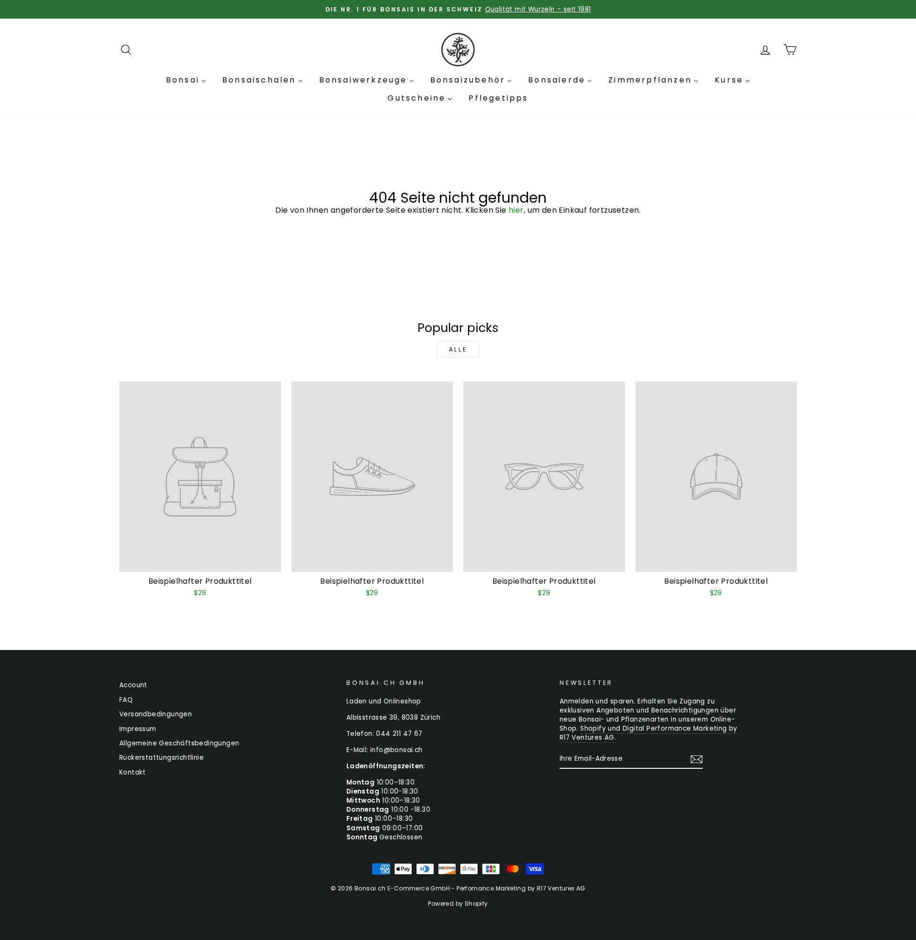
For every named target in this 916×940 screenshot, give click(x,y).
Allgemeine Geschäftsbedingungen (179, 743)
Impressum (137, 728)
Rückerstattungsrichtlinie (161, 757)
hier (516, 210)
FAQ (126, 699)
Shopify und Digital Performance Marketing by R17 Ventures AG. (649, 733)
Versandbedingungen (155, 714)
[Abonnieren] (696, 759)
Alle (458, 349)
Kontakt (132, 772)
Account (133, 685)
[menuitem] (186, 80)
